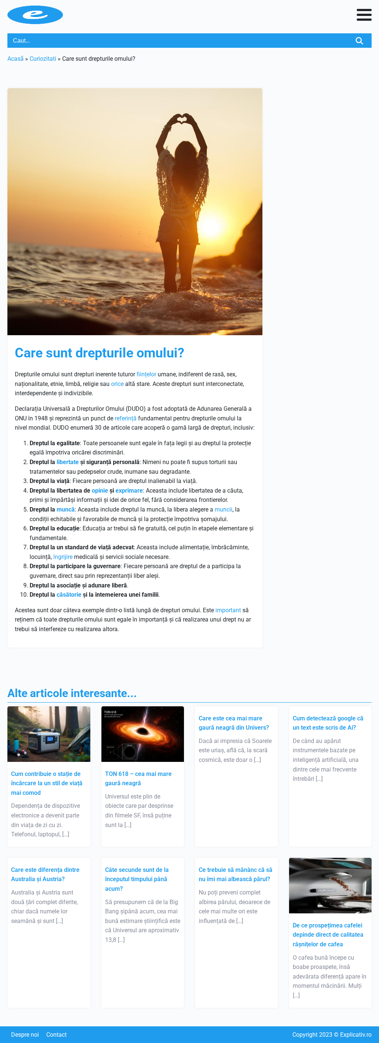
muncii (223, 509)
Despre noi (25, 1034)
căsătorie (69, 594)
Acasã (15, 58)
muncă (66, 509)
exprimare (129, 490)
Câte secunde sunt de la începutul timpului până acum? (137, 879)
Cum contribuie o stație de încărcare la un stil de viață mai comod (47, 783)
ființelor (146, 374)
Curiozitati (43, 58)
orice (117, 383)
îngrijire (63, 556)
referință (126, 418)
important (228, 610)
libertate (68, 462)
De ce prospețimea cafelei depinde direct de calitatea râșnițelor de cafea (328, 935)
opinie (100, 490)
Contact (56, 1034)
